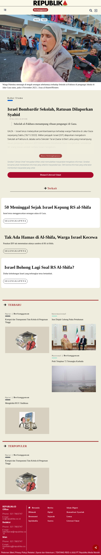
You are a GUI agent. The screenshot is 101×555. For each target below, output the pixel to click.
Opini (44, 20)
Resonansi (33, 517)
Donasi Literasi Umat (50, 175)
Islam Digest (72, 508)
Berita (36, 20)
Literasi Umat (73, 521)
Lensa (69, 517)
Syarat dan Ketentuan (45, 552)
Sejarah (51, 517)
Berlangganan (40, 10)
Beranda (36, 508)
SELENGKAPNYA (15, 221)
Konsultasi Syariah (75, 512)
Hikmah (32, 512)
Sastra (50, 521)
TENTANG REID (62, 552)
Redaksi (31, 552)
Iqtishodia (33, 521)
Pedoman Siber (7, 552)
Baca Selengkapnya (50, 156)
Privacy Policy (21, 552)
